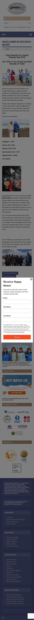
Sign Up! (17, 337)
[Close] (31, 279)
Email (5, 298)
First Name (7, 307)
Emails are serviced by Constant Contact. (15, 332)
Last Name (7, 316)
